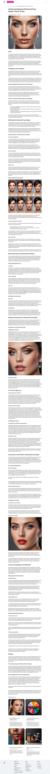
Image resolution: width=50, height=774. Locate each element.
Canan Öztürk (14, 14)
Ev (8, 6)
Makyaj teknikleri (12, 6)
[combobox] (30, 2)
